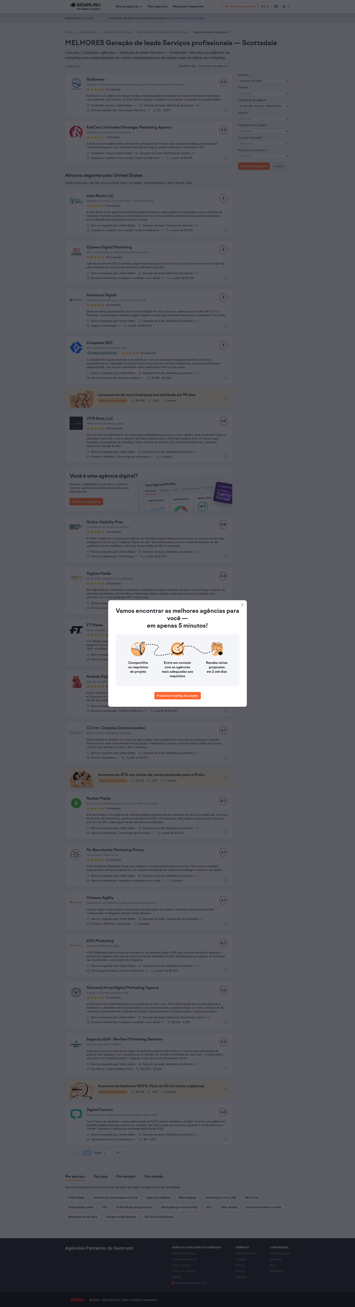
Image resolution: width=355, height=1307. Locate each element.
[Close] (242, 604)
